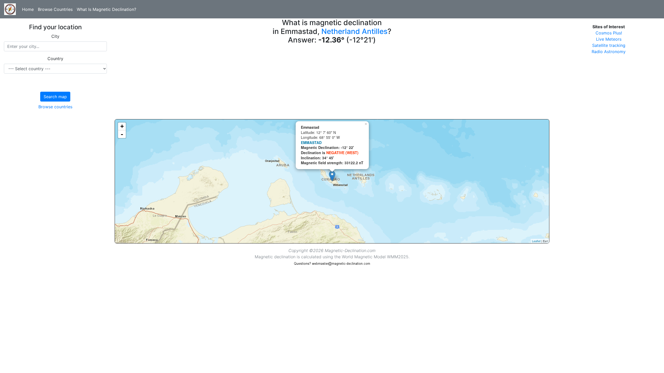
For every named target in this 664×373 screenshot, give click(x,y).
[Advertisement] (270, 83)
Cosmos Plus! (609, 32)
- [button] (122, 134)
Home (28, 9)
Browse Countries (55, 9)
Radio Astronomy (609, 51)
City (55, 36)
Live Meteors (608, 39)
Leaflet (536, 241)
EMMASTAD (311, 142)
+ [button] (122, 126)
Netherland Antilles (354, 31)
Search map (55, 96)
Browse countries (55, 106)
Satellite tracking (608, 45)
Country (55, 58)
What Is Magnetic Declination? (106, 9)
